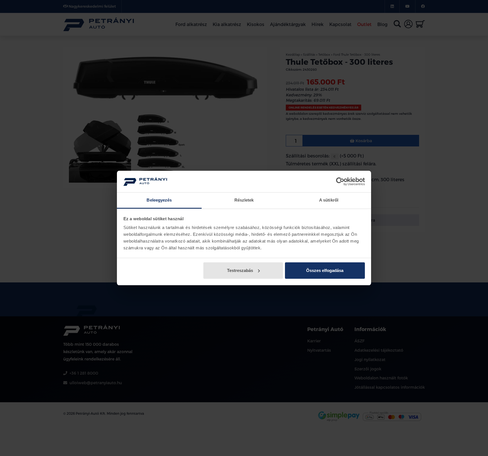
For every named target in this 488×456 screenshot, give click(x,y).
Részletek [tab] (244, 200)
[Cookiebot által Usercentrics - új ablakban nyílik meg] (340, 181)
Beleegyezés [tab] (159, 200)
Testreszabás (240, 270)
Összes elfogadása (324, 270)
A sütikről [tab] (328, 200)
